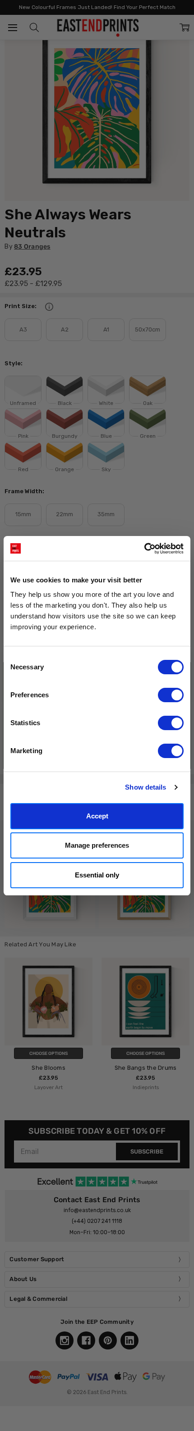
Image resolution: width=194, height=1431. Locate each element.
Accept (97, 816)
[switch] (171, 695)
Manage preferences (97, 845)
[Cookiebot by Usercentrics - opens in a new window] (144, 548)
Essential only (97, 875)
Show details (145, 787)
